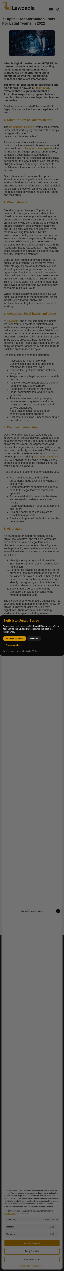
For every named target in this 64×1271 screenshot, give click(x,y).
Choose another (13, 645)
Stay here (34, 638)
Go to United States (15, 638)
